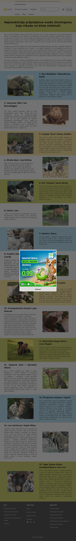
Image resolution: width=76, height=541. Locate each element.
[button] (38, 268)
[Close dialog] (54, 251)
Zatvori (38, 289)
